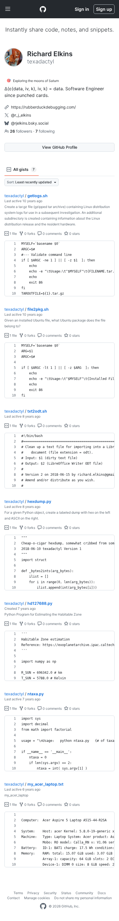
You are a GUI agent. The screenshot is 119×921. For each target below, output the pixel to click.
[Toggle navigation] (7, 9)
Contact (13, 898)
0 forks (29, 233)
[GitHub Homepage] (43, 906)
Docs (102, 893)
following (45, 131)
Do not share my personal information (83, 898)
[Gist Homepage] (43, 9)
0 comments (52, 233)
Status (66, 893)
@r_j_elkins (21, 115)
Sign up (104, 9)
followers (21, 131)
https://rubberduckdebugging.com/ (43, 107)
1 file (13, 233)
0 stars (74, 233)
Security (50, 893)
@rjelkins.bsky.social (29, 123)
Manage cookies (37, 898)
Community (84, 893)
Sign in (82, 9)
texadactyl (14, 195)
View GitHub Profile (59, 147)
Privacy (33, 893)
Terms (18, 893)
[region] (59, 268)
